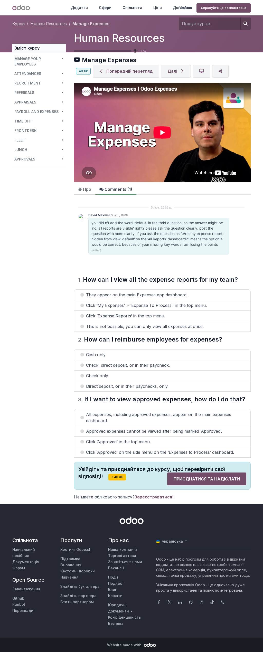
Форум (18, 568)
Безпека (116, 623)
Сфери (105, 7)
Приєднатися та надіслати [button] (207, 478)
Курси (18, 23)
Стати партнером (77, 602)
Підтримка (70, 558)
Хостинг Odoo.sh (75, 549)
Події (113, 577)
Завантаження (26, 589)
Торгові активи (122, 555)
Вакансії (116, 568)
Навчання (69, 577)
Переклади (22, 610)
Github (18, 598)
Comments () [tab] (118, 189)
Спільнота (132, 7)
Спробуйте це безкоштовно (223, 8)
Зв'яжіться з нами (125, 562)
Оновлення (70, 565)
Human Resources (119, 38)
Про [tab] (86, 189)
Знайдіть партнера (78, 595)
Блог (112, 589)
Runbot (18, 604)
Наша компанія (122, 549)
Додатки (79, 7)
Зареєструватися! (154, 496)
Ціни (157, 7)
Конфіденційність (124, 617)
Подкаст (116, 583)
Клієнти (115, 595)
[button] (39, 61)
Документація (25, 562)
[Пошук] (245, 23)
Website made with (125, 645)
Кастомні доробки (77, 571)
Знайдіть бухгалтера (80, 586)
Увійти (185, 7)
